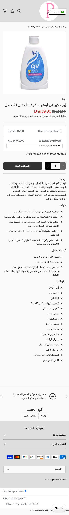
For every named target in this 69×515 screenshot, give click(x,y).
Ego (64, 99)
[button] (57, 11)
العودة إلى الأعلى (36, 428)
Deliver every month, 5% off (20, 503)
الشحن (48, 116)
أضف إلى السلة (22, 165)
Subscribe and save (12, 498)
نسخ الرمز (28, 415)
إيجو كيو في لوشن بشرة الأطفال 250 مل (43, 27)
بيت (64, 27)
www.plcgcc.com (52, 480)
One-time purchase (13, 491)
